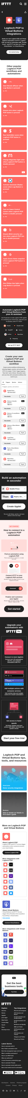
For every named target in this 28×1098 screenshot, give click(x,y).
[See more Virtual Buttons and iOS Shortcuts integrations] (8, 940)
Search (3, 1024)
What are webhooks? (7, 1058)
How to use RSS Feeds (8, 1055)
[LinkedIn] (7, 1091)
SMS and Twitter (18, 1026)
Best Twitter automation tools (9, 1048)
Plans (3, 1027)
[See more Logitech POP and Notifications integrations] (8, 893)
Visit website (6, 918)
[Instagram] (10, 1091)
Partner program (21, 1082)
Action (10, 449)
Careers (12, 1082)
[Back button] (2, 12)
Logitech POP (12, 28)
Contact (8, 1085)
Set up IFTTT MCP (14, 345)
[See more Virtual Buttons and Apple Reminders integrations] (8, 963)
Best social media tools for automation (12, 1067)
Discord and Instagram (20, 1010)
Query (10, 404)
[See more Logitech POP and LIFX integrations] (8, 876)
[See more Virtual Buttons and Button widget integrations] (8, 934)
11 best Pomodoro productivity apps (11, 1060)
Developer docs (6, 1029)
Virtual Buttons (14, 30)
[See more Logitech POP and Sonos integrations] (8, 864)
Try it (22, 396)
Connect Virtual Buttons (12, 922)
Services (4, 1010)
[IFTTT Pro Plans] (22, 401)
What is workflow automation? (10, 1053)
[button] (25, 4)
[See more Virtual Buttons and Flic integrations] (8, 946)
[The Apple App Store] (8, 1072)
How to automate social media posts (11, 1065)
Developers (5, 1082)
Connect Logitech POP (12, 852)
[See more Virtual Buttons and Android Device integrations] (8, 957)
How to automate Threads (8, 1062)
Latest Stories (7, 1044)
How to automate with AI (8, 1046)
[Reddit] (25, 1091)
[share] (25, 12)
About (20, 1085)
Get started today (14, 52)
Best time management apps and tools (12, 1051)
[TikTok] (21, 1091)
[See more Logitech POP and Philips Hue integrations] (8, 870)
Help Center (5, 1020)
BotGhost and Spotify (20, 1024)
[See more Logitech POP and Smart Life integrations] (8, 881)
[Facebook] (3, 1091)
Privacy (14, 1085)
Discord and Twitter (19, 1039)
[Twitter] (17, 1091)
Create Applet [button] (14, 506)
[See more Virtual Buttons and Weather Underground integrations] (8, 951)
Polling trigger (12, 392)
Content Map (5, 1022)
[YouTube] (14, 1091)
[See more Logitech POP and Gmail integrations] (8, 887)
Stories (3, 1013)
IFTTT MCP (4, 1017)
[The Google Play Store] (20, 1073)
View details (7, 396)
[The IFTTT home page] (6, 3)
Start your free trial (14, 738)
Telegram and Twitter (19, 1036)
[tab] (3, 382)
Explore (4, 1008)
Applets (4, 1015)
